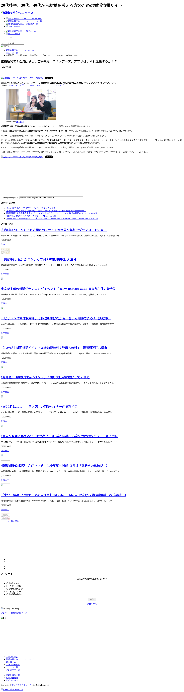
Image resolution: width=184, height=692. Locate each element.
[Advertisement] (30, 71)
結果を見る (92, 604)
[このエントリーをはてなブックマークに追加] (22, 78)
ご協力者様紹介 (13, 665)
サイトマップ (12, 680)
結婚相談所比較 (13, 675)
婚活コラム (14, 583)
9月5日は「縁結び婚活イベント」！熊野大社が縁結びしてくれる (45, 377)
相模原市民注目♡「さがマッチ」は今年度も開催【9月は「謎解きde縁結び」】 (55, 465)
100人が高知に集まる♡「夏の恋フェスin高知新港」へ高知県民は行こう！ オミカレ (59, 436)
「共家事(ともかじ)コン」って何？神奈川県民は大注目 (38, 259)
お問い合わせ (12, 678)
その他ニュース (16, 592)
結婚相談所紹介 (16, 589)
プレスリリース (13, 670)
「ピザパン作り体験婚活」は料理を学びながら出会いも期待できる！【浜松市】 (56, 318)
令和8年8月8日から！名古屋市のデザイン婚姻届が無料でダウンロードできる (54, 230)
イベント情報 (15, 586)
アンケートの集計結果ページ (14, 613)
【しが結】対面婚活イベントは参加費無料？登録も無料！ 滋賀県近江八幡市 (54, 347)
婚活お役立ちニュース (22, 685)
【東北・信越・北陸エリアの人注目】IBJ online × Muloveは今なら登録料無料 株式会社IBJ (63, 495)
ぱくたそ (20, 122)
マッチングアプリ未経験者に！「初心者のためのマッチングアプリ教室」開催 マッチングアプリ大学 (52, 218)
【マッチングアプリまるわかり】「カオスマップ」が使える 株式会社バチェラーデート (46, 211)
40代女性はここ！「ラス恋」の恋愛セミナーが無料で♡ (39, 406)
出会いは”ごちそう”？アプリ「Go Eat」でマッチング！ (30, 208)
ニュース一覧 (12, 53)
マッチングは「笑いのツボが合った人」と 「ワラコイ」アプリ (37, 85)
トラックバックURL (10, 197)
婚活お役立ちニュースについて (20, 659)
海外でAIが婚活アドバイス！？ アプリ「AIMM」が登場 (31, 216)
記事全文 (5, 244)
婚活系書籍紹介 (16, 594)
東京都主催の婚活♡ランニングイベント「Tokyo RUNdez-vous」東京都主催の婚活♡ (58, 288)
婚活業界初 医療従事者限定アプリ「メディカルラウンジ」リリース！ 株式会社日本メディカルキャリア (52, 213)
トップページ (12, 657)
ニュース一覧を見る (10, 521)
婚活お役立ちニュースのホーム (20, 50)
